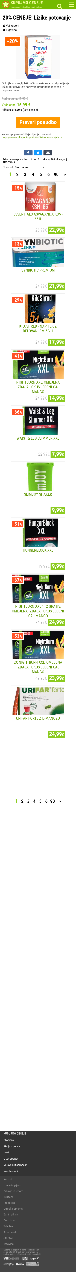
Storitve (8, 1238)
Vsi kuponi (12, 25)
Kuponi (8, 1179)
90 (56, 174)
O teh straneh (11, 1158)
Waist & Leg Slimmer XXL (38, 438)
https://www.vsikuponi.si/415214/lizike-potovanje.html (32, 137)
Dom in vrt (10, 1220)
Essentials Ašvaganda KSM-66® (38, 216)
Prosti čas (10, 1202)
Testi (6, 1152)
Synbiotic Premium (38, 270)
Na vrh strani (11, 1171)
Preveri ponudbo (38, 122)
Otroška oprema (13, 1208)
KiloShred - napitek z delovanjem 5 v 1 (38, 328)
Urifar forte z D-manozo (38, 718)
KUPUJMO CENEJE (15, 1133)
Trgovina (11, 30)
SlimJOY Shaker (38, 494)
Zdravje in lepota (13, 1191)
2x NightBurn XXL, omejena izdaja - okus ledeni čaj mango (38, 667)
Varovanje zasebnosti (15, 1165)
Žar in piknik (11, 1214)
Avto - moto (10, 1232)
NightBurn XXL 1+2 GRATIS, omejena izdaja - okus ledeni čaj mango (38, 611)
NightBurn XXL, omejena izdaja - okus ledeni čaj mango (38, 387)
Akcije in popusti (12, 1146)
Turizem (8, 1197)
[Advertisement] (38, 770)
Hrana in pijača (12, 1185)
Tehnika (8, 1226)
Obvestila (9, 1140)
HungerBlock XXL (38, 550)
